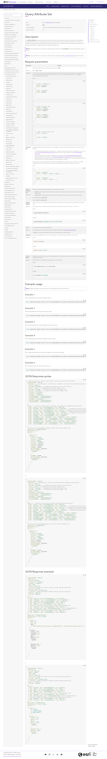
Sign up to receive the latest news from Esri (12, 756)
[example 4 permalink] (36, 335)
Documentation (22, 2)
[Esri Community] (45, 754)
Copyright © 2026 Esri (8, 752)
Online (10, 9)
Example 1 (92, 28)
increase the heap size (70, 56)
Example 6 (92, 38)
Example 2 (92, 30)
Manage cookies (11, 754)
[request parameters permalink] (49, 62)
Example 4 (92, 34)
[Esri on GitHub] (49, 754)
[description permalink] (39, 37)
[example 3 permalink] (36, 321)
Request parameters (93, 24)
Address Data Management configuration (61, 157)
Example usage (92, 26)
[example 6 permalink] (36, 362)
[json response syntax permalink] (52, 376)
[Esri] (88, 754)
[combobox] (13, 15)
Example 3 (92, 32)
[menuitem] (47, 6)
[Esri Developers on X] (53, 754)
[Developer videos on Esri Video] (57, 754)
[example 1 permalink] (36, 294)
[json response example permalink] (55, 571)
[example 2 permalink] (36, 308)
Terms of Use (18, 754)
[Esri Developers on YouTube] (61, 754)
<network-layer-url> (49, 22)
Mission (13, 9)
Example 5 (92, 36)
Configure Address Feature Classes (74, 155)
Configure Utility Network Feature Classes (46, 152)
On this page (91, 20)
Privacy (4, 754)
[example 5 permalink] (36, 349)
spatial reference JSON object (70, 230)
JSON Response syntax (94, 40)
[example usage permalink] (43, 284)
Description (91, 22)
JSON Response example (94, 42)
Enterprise (5, 9)
